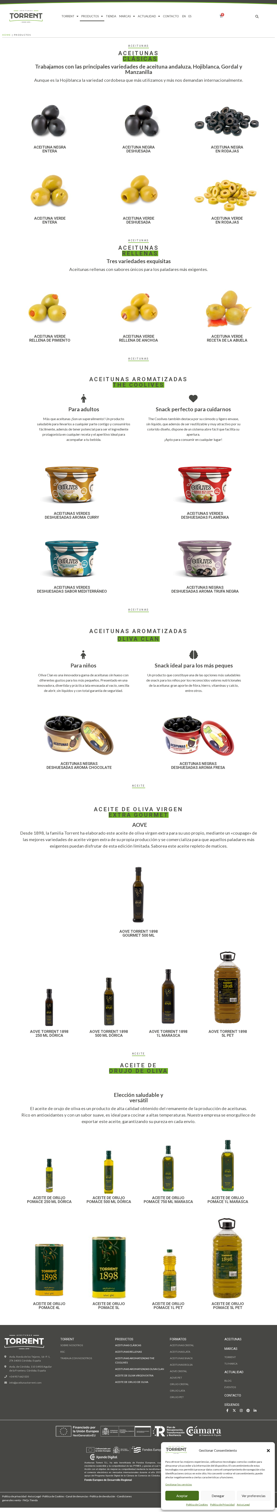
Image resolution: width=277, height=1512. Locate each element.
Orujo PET (177, 1397)
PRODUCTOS (90, 16)
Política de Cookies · (54, 1496)
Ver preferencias (254, 1496)
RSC (62, 1351)
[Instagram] (241, 1410)
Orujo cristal (179, 1384)
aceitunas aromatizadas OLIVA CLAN (139, 1369)
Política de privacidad (14, 1496)
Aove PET (176, 1377)
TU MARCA (230, 1363)
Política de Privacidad (222, 1504)
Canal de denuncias (77, 1496)
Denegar (218, 1496)
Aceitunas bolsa (181, 1364)
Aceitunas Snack (181, 1358)
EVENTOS (230, 1387)
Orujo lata (177, 1390)
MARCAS (125, 16)
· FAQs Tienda (29, 1500)
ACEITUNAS (233, 1339)
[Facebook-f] (227, 1410)
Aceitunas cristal (182, 1345)
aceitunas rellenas (128, 1351)
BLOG (228, 1380)
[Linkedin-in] (255, 1410)
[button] (268, 1450)
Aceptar (182, 1496)
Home (6, 35)
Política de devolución (102, 1496)
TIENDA (111, 16)
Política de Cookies (197, 1504)
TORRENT (67, 16)
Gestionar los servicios (178, 1484)
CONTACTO (171, 16)
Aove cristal (178, 1371)
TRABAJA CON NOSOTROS (76, 1358)
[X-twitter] (234, 1410)
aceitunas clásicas (128, 1345)
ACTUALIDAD (147, 16)
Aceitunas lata (180, 1351)
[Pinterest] (248, 1410)
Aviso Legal (243, 1504)
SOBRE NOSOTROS (71, 1345)
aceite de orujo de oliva (131, 1382)
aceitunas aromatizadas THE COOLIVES (135, 1360)
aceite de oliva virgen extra (134, 1375)
